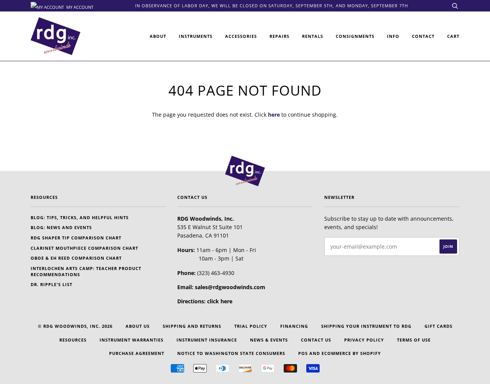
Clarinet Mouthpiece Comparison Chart (84, 248)
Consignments (355, 36)
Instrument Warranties (131, 340)
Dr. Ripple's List (51, 284)
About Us (138, 326)
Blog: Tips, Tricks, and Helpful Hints (80, 217)
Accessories (241, 36)
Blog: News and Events (61, 227)
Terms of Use (414, 340)
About (158, 36)
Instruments (195, 36)
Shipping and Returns (192, 326)
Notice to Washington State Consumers (231, 353)
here (274, 114)
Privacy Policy (364, 340)
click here (219, 301)
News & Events (269, 340)
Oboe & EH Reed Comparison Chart (76, 258)
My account (79, 6)
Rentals (312, 36)
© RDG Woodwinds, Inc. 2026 (75, 326)
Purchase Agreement (136, 353)
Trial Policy (250, 326)
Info (393, 36)
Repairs (279, 36)
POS (303, 353)
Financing (294, 326)
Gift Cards (438, 326)
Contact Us (316, 340)
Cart (453, 36)
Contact (423, 36)
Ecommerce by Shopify (351, 353)
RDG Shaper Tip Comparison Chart (76, 238)
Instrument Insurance (206, 340)
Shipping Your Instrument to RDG (366, 326)
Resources (73, 340)
